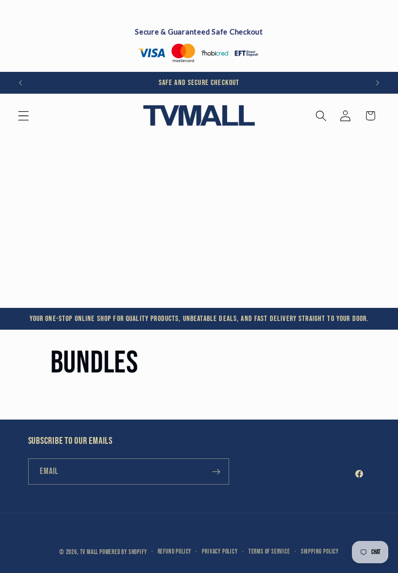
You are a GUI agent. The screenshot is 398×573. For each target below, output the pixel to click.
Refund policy (174, 552)
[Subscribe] (216, 471)
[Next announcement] (377, 82)
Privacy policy (219, 552)
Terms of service (269, 552)
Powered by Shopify (123, 552)
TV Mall (89, 552)
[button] (23, 115)
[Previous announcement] (20, 82)
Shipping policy (320, 552)
